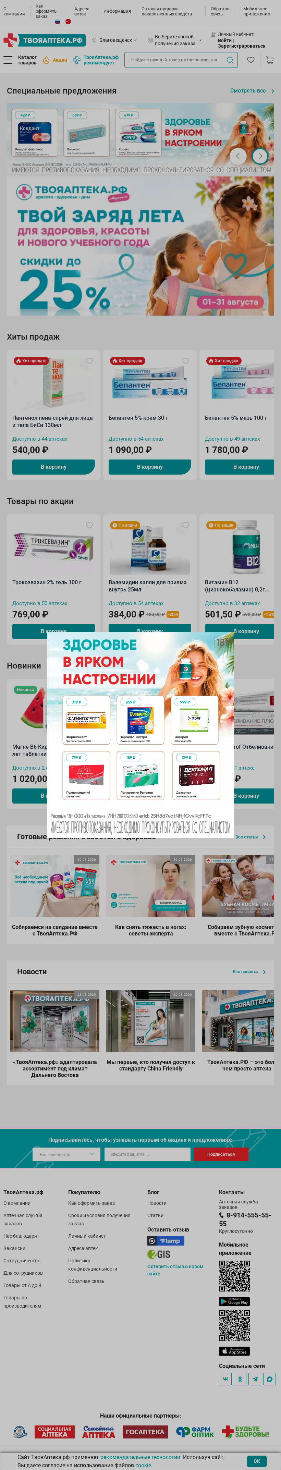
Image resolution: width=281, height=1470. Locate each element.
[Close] (226, 639)
